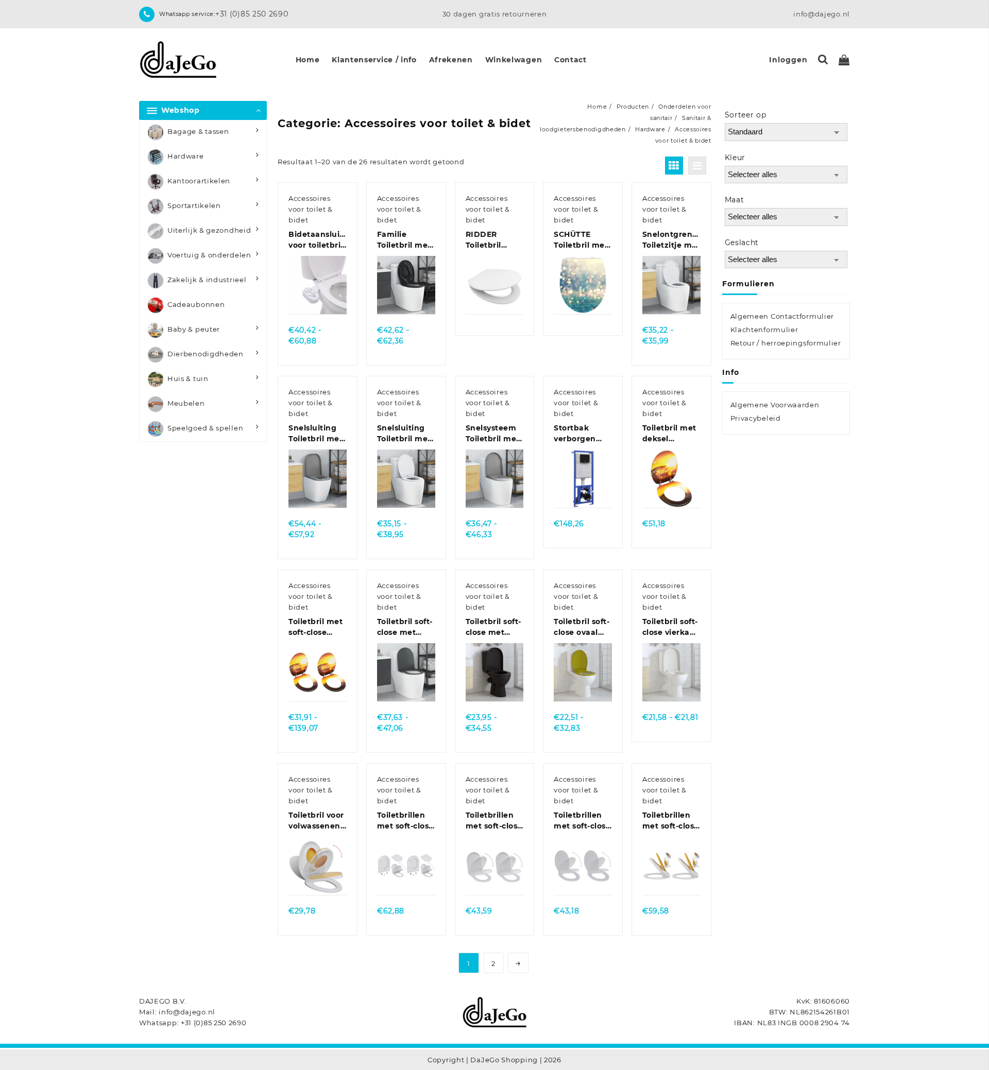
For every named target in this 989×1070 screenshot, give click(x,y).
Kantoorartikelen (198, 181)
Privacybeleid (755, 418)
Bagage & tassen (198, 131)
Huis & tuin (188, 378)
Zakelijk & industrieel (206, 279)
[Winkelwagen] (844, 60)
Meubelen (186, 403)
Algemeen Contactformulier (782, 316)
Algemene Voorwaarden (775, 405)
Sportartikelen (194, 205)
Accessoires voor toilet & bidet (310, 209)
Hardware (185, 156)
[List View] (697, 166)
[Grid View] (674, 166)
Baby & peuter (193, 329)
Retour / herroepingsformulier (785, 343)
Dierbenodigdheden (205, 354)
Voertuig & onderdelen (209, 255)
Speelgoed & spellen (205, 428)
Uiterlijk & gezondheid (209, 230)
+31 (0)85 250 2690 (251, 14)
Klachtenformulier (764, 329)
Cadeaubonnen (196, 304)
